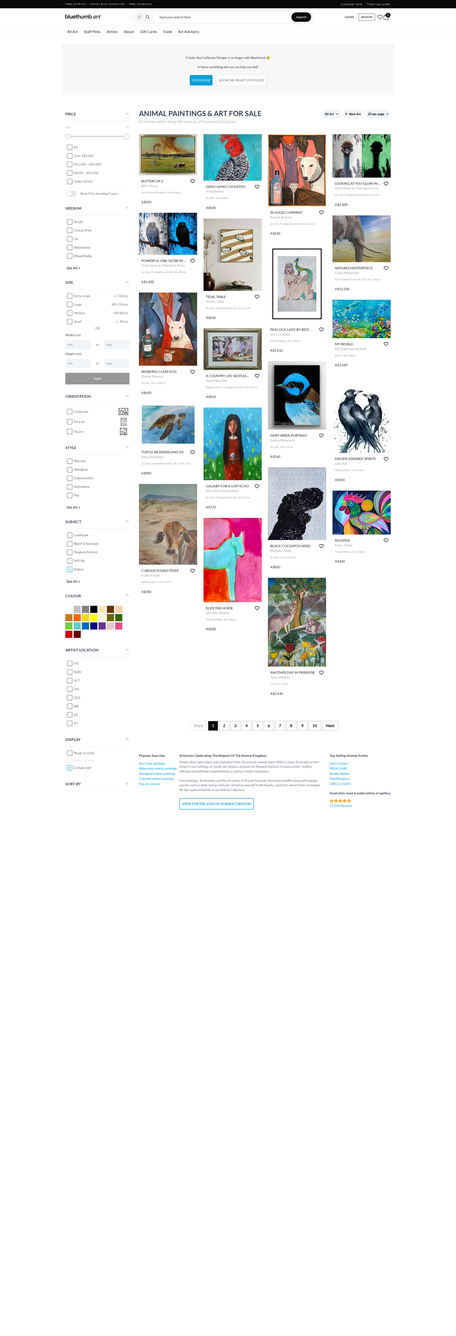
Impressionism (84, 478)
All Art (72, 31)
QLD (77, 698)
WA (76, 706)
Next (330, 725)
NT (76, 723)
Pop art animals (149, 784)
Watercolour (82, 247)
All (75, 147)
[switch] (71, 194)
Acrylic (78, 222)
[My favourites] (380, 17)
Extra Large (82, 296)
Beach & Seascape (86, 543)
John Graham (339, 763)
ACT (77, 680)
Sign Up (366, 17)
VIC (76, 663)
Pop (76, 495)
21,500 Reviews (341, 806)
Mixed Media (83, 256)
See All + (73, 267)
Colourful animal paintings (156, 779)
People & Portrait (85, 552)
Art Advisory (188, 31)
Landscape (81, 535)
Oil (76, 239)
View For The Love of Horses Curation (216, 804)
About (129, 31)
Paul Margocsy (340, 779)
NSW (77, 672)
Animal (78, 569)
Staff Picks (92, 31)
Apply (97, 378)
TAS (76, 689)
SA (76, 715)
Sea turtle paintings (152, 763)
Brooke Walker (340, 774)
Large (78, 304)
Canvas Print (82, 230)
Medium (79, 313)
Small (77, 321)
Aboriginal (81, 469)
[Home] (83, 16)
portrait (79, 421)
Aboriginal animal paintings (157, 774)
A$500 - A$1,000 (86, 173)
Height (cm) (73, 354)
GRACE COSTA (340, 784)
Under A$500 (83, 181)
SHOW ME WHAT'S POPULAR (241, 80)
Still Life (79, 561)
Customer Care (351, 4)
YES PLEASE (201, 80)
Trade (167, 31)
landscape (81, 411)
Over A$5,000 (84, 155)
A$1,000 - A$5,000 (87, 164)
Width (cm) (73, 335)
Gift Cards (148, 31)
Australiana (82, 486)
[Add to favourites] (192, 181)
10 (314, 725)
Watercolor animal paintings (158, 768)
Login (349, 17)
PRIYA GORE (338, 768)
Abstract (80, 461)
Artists (112, 31)
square (78, 431)
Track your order (379, 4)
